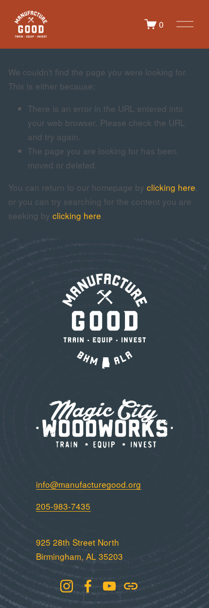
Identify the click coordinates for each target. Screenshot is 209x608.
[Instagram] (66, 586)
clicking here (171, 187)
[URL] (131, 586)
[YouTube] (109, 586)
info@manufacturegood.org (88, 484)
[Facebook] (88, 586)
